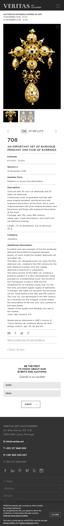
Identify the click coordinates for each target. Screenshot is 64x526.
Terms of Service (26, 523)
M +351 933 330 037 (15, 455)
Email (9, 393)
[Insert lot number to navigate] (24, 131)
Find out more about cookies (15, 515)
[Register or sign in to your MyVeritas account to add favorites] (57, 27)
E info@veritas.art (13, 442)
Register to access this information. (25, 181)
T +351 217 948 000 (14, 448)
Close (55, 515)
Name (8, 385)
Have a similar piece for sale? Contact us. (26, 339)
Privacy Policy (9, 523)
